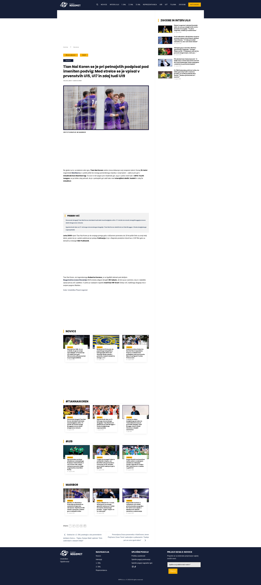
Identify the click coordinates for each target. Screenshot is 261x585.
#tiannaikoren (70, 55)
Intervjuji (114, 4)
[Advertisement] (106, 27)
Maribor (68, 60)
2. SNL (131, 4)
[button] (97, 5)
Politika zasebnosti (138, 556)
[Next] (151, 350)
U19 (161, 4)
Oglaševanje (64, 561)
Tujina (173, 4)
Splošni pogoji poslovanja (141, 559)
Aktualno (194, 4)
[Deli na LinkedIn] (85, 526)
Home (65, 47)
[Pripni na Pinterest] (81, 526)
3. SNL (138, 4)
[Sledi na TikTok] (135, 567)
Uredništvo (64, 559)
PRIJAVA (173, 571)
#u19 (84, 55)
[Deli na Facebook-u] (70, 526)
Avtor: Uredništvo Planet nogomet (75, 290)
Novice (104, 4)
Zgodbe (182, 4)
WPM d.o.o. (122, 579)
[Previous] (60, 350)
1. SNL (124, 4)
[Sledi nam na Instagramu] (133, 567)
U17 (166, 4)
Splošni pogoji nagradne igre (142, 563)
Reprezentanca (150, 4)
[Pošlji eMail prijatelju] (77, 526)
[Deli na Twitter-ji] (74, 526)
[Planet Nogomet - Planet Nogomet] (70, 4)
